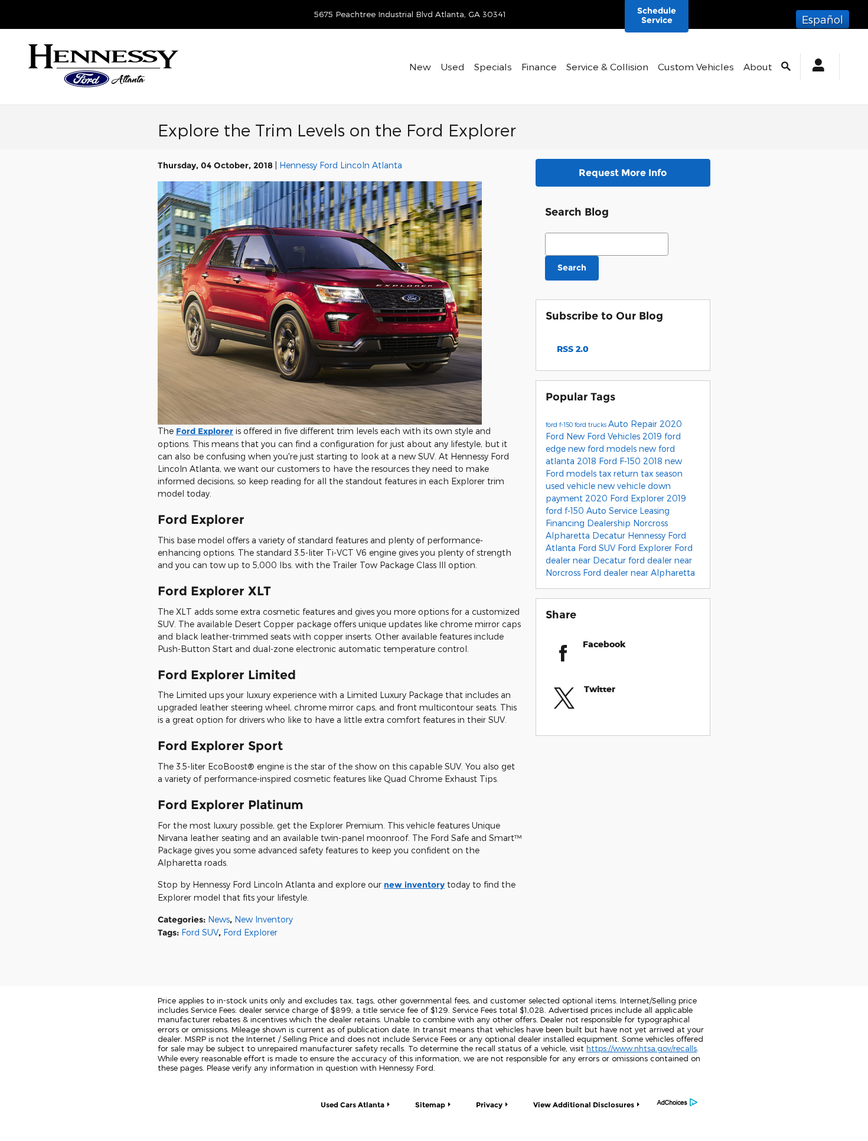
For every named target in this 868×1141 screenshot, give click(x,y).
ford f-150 (560, 424)
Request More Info (623, 172)
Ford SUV (199, 932)
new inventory (414, 884)
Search (571, 267)
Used (452, 66)
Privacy (489, 1104)
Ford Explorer (204, 431)
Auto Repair (634, 424)
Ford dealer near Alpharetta (639, 573)
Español (822, 19)
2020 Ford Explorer (626, 498)
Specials (493, 66)
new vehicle (623, 486)
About (757, 66)
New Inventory (263, 919)
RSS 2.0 (571, 349)
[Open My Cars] (815, 66)
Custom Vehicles (696, 66)
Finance (539, 66)
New (420, 66)
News (219, 919)
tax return (620, 473)
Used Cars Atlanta (352, 1104)
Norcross (650, 523)
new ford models (603, 449)
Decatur (610, 535)
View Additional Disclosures (583, 1104)
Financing (566, 523)
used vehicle (572, 486)
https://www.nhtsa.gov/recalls (641, 1048)
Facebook (604, 644)
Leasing (654, 511)
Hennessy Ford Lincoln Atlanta (340, 165)
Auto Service (612, 511)
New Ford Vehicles (604, 436)
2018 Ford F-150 (610, 461)
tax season (662, 473)
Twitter (599, 689)
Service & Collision (607, 66)
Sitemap (430, 1104)
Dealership (610, 523)
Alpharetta (569, 535)
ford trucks (591, 424)
